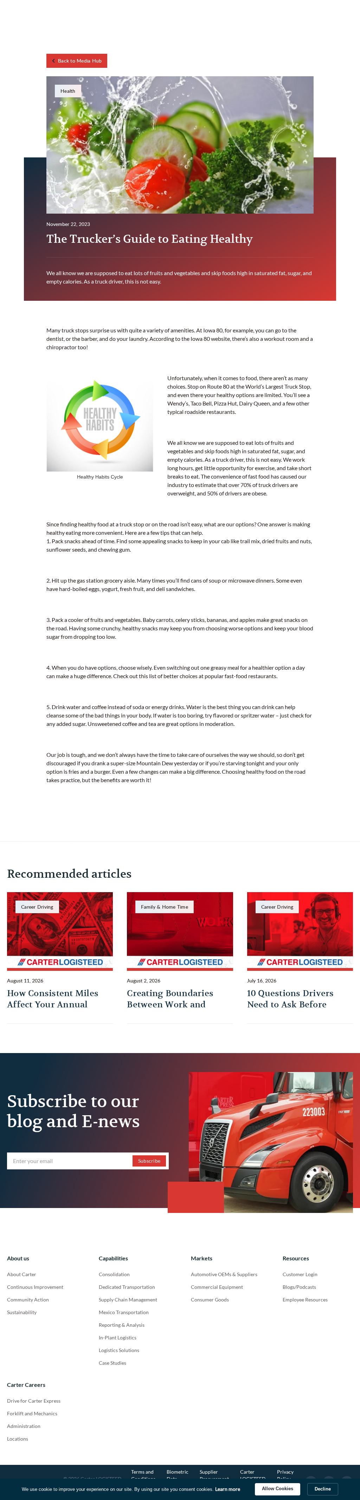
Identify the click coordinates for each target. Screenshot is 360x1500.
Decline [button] (323, 1489)
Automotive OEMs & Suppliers (224, 1274)
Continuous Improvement (35, 1287)
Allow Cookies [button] (277, 1488)
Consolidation (114, 1274)
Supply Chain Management (128, 1300)
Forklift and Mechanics (32, 1413)
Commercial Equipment (217, 1287)
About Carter (21, 1274)
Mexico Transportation (124, 1312)
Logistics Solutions (119, 1350)
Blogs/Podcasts (299, 1287)
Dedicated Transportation (127, 1287)
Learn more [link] (227, 1489)
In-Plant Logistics (117, 1337)
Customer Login (300, 1274)
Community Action (28, 1300)
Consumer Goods (210, 1300)
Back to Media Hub (80, 60)
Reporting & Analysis (121, 1325)
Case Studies (112, 1363)
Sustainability (22, 1312)
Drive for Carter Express (33, 1401)
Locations (17, 1439)
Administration (23, 1426)
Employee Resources (305, 1300)
